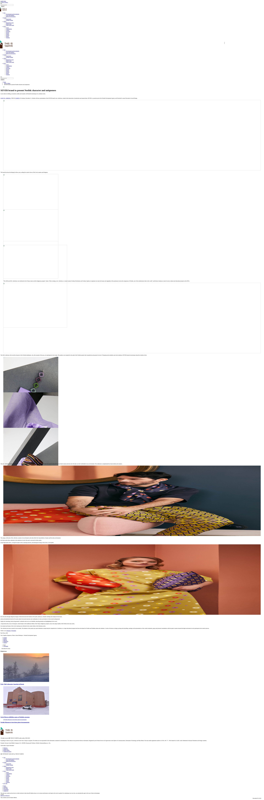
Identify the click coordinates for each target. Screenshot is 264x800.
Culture (7, 30)
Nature (7, 33)
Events (7, 32)
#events (5, 639)
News (4, 26)
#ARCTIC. (3, 98)
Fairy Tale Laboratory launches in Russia (12, 684)
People (4, 17)
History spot (8, 24)
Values (4, 21)
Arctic (7, 27)
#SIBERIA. (8, 98)
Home (4, 82)
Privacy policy (6, 750)
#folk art (5, 640)
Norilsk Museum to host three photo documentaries (15, 722)
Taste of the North (10, 25)
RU (1, 3)
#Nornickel (5, 641)
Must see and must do (10, 16)
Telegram (9, 630)
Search (2, 79)
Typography (6, 789)
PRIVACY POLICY (5, 795)
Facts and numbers (10, 15)
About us (5, 747)
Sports (7, 36)
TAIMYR (17, 98)
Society (7, 35)
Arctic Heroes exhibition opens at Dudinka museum (15, 717)
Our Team (5, 788)
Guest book (8, 19)
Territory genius (9, 20)
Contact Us (5, 749)
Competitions (9, 29)
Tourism (8, 37)
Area (4, 12)
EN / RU (5, 783)
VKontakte (13, 630)
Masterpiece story (10, 22)
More (2, 798)
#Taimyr (5, 642)
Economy (8, 31)
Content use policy (7, 751)
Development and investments (12, 14)
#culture (5, 637)
